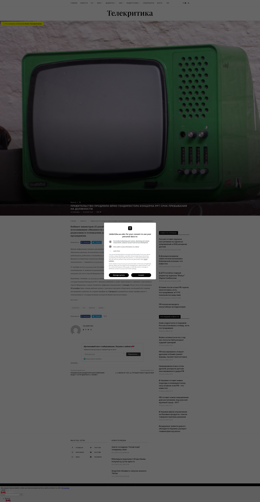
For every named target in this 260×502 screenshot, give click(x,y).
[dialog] (130, 251)
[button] (130, 251)
